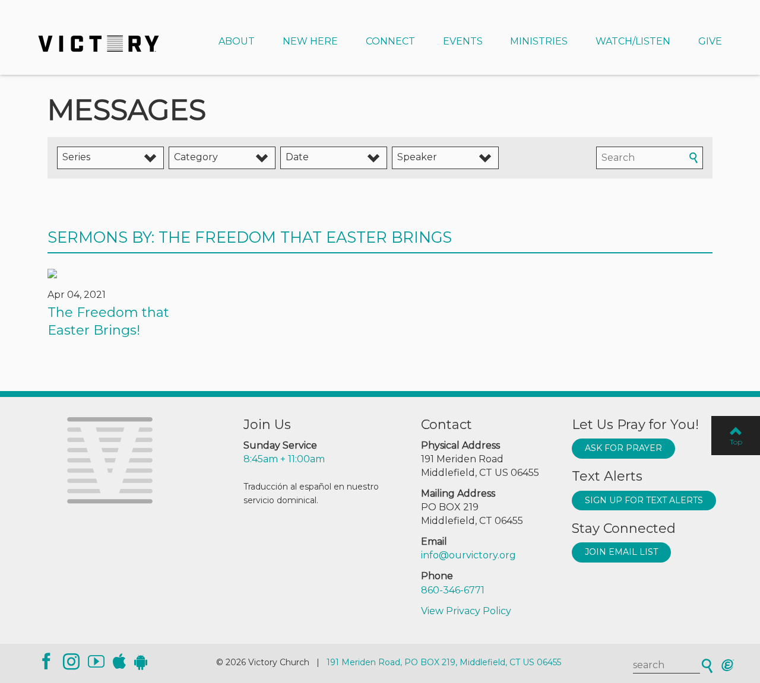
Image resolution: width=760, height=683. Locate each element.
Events (463, 41)
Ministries (539, 41)
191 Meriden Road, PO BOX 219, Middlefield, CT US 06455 (444, 662)
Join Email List (621, 552)
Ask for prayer (623, 448)
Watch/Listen (633, 41)
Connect (390, 41)
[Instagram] (71, 661)
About (236, 41)
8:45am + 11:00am (284, 459)
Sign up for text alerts (644, 500)
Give (710, 41)
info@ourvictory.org (468, 555)
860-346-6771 (452, 590)
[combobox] (110, 158)
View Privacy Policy (466, 611)
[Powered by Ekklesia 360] (727, 665)
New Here (310, 41)
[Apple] (119, 661)
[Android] (140, 661)
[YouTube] (96, 661)
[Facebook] (46, 661)
